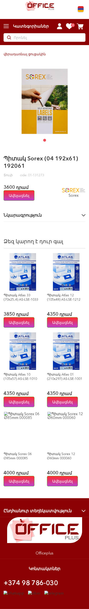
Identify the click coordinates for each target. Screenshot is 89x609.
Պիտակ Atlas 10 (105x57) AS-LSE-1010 (20, 376)
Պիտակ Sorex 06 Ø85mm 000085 (18, 456)
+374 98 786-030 (31, 583)
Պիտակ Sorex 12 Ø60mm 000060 (61, 456)
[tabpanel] (44, 101)
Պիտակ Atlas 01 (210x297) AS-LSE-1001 (64, 376)
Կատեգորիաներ (31, 25)
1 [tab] (44, 140)
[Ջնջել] (37, 286)
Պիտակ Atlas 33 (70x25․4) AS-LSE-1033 (21, 297)
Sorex (74, 195)
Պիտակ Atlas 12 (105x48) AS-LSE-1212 (63, 297)
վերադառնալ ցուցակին (25, 54)
